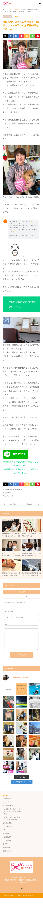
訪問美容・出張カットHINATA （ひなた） (16, 895)
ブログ (5, 844)
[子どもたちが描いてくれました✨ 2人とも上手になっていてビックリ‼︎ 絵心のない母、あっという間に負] (8, 754)
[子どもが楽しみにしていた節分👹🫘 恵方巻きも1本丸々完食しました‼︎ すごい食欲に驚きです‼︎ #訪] (8, 741)
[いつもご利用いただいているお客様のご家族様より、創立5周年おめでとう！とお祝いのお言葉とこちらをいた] (8, 715)
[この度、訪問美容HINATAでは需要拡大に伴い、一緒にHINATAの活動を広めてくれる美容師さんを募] (21, 767)
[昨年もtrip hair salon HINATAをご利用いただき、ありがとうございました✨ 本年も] (34, 715)
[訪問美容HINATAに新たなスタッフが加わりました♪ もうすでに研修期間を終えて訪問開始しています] (34, 754)
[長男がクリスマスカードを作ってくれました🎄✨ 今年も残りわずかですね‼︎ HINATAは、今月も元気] (8, 728)
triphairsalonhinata (16, 490)
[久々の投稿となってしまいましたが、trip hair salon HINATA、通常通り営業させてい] (21, 702)
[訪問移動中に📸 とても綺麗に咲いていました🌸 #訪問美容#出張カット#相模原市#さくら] (34, 728)
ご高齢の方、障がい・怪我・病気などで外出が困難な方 (12, 811)
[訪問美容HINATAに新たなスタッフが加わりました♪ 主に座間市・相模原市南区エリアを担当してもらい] (21, 728)
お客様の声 (7, 847)
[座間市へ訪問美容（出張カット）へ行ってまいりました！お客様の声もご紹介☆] (31, 504)
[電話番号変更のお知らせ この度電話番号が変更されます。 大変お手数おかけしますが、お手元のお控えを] (21, 689)
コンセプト (6, 802)
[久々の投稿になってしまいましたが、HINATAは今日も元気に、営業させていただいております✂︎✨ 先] (21, 754)
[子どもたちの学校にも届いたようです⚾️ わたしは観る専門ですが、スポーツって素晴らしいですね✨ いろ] (21, 715)
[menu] (39, 3)
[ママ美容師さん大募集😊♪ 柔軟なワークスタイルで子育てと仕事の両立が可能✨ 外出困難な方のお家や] (8, 767)
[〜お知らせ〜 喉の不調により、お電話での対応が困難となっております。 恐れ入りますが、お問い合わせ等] (8, 689)
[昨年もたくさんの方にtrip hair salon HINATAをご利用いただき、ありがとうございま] (34, 702)
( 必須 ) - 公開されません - (15, 617)
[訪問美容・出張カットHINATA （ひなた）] (8, 3)
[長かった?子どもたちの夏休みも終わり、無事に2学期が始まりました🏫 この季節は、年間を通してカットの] (34, 689)
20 (12, 496)
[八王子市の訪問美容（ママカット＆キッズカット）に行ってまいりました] (12, 504)
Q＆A (6, 830)
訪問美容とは (7, 799)
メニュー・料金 (8, 805)
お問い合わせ (7, 851)
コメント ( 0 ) (22, 592)
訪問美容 (7, 16)
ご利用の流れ (7, 823)
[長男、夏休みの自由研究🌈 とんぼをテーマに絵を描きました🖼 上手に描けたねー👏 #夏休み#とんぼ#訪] (34, 741)
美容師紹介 (6, 833)
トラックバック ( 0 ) (21, 596)
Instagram (21, 887)
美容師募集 (7, 840)
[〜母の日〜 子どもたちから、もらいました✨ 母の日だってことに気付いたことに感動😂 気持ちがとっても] (8, 702)
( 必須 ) (9, 611)
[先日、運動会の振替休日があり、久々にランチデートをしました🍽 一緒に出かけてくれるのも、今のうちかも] (21, 741)
